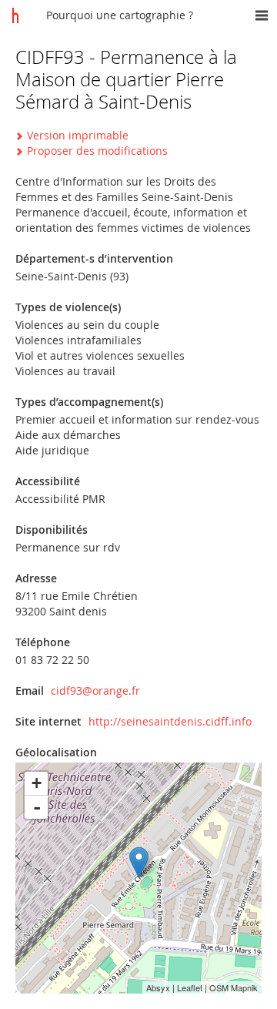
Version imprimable (77, 135)
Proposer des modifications (97, 150)
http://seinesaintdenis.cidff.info (170, 721)
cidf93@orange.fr (95, 690)
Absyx (158, 987)
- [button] (37, 807)
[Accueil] (15, 15)
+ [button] (37, 783)
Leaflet (189, 987)
